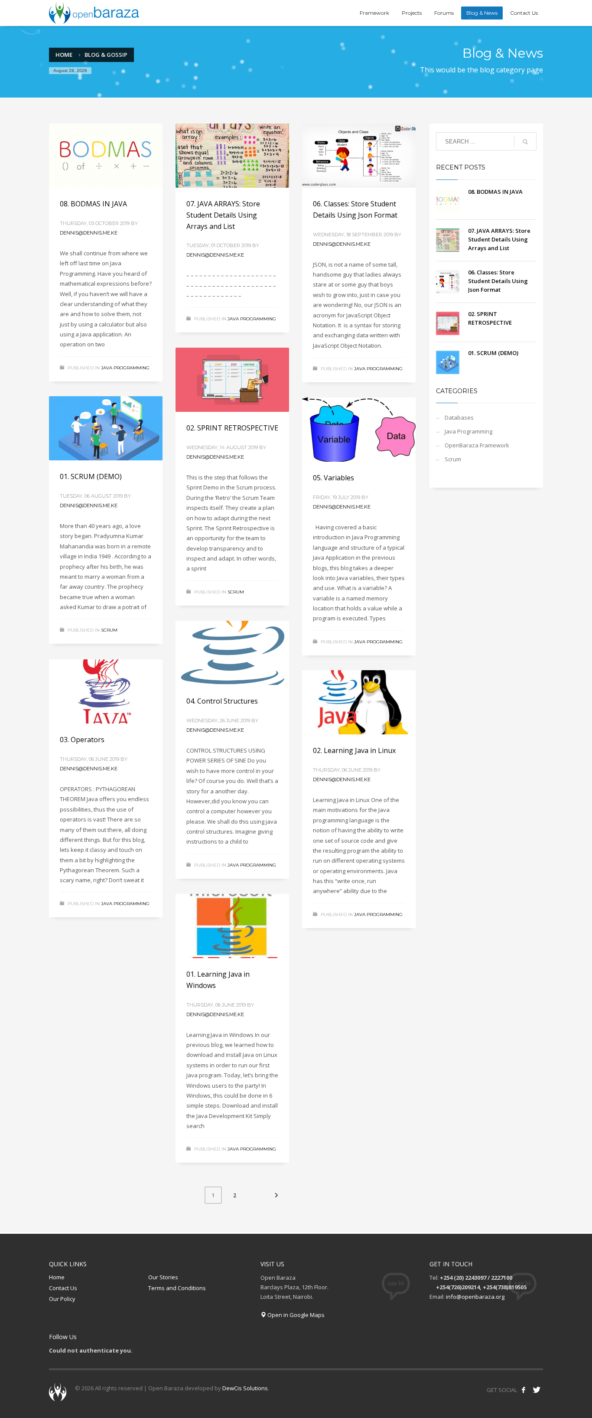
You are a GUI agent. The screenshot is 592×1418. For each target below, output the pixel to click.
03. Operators (82, 739)
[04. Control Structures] (232, 652)
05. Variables (333, 477)
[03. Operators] (105, 691)
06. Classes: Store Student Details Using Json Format (498, 280)
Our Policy (62, 1299)
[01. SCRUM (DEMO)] (105, 428)
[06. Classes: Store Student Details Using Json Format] (358, 155)
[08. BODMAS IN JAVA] (105, 155)
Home (57, 1277)
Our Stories (163, 1277)
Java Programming (125, 368)
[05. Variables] (358, 429)
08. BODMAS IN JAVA (93, 204)
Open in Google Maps (295, 1315)
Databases (459, 417)
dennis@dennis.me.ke (88, 233)
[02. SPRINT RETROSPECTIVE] (232, 379)
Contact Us (63, 1288)
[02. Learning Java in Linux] (358, 702)
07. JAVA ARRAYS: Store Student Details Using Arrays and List (223, 215)
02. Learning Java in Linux (354, 750)
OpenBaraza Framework (477, 445)
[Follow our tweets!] (536, 1389)
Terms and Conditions (177, 1288)
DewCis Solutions (245, 1388)
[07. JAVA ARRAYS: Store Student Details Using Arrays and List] (232, 155)
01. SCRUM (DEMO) (91, 476)
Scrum (236, 592)
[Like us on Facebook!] (523, 1389)
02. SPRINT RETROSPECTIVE (232, 428)
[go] (525, 142)
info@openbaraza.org (475, 1297)
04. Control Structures (222, 701)
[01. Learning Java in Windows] (232, 926)
